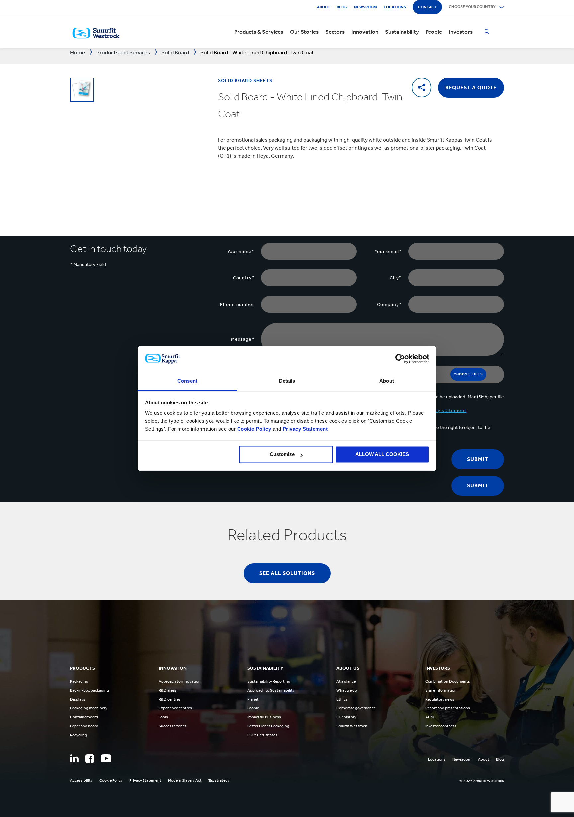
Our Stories (304, 31)
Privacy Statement (304, 429)
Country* (243, 278)
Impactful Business (264, 717)
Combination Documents (447, 681)
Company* (389, 304)
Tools (163, 717)
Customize (282, 454)
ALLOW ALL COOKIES (382, 454)
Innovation (364, 31)
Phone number (237, 304)
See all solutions (287, 573)
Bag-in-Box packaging (89, 690)
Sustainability (402, 31)
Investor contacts (440, 726)
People (434, 31)
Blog (342, 7)
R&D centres (170, 699)
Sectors (335, 31)
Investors (461, 31)
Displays (77, 699)
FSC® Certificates (262, 735)
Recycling (78, 735)
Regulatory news (439, 699)
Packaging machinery (88, 708)
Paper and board (84, 726)
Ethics (342, 699)
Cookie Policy (254, 429)
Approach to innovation (180, 681)
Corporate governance (356, 708)
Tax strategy (219, 780)
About (323, 7)
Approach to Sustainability (271, 690)
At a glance (346, 681)
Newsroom (365, 7)
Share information (441, 690)
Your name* (240, 251)
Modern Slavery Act (185, 780)
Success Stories (173, 726)
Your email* (388, 251)
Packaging (79, 681)
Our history (346, 717)
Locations (395, 7)
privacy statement (445, 410)
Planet (253, 699)
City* (396, 278)
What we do (346, 690)
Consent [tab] (187, 381)
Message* (242, 339)
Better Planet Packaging (268, 726)
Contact (427, 7)
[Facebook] (89, 758)
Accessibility (81, 780)
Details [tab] (287, 381)
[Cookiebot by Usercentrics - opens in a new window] (400, 359)
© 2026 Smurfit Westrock (481, 781)
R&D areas (168, 690)
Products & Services (258, 31)
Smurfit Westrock (351, 726)
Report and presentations (447, 708)
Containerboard (84, 717)
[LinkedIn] (74, 758)
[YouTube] (106, 758)
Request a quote (471, 87)
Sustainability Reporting (268, 681)
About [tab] (386, 381)
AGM (429, 717)
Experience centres (175, 708)
